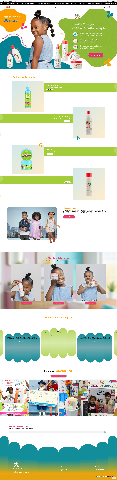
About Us (60, 7)
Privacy (62, 466)
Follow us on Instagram (58, 375)
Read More (69, 217)
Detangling (58, 303)
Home (41, 7)
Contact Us (63, 465)
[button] (56, 65)
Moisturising (90, 303)
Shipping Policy (64, 469)
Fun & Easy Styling (52, 7)
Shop (46, 7)
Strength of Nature (9, 476)
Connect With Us (67, 7)
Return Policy (63, 470)
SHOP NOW (50, 89)
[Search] (100, 7)
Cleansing (26, 303)
